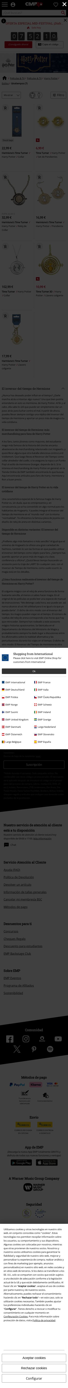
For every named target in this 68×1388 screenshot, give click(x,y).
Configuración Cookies (16, 1316)
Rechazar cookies (34, 1368)
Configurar (34, 1378)
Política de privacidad (43, 1320)
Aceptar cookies (34, 1358)
